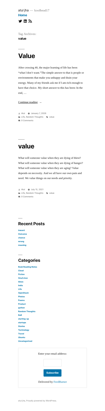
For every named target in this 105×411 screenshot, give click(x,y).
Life (23, 117)
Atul (23, 113)
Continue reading (30, 102)
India (20, 285)
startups (22, 322)
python (21, 307)
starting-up (23, 319)
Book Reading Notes (27, 267)
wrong (21, 241)
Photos (21, 296)
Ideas (20, 281)
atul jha (23, 10)
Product (22, 304)
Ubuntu (21, 337)
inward (21, 230)
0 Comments (27, 120)
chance (21, 237)
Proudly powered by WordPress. (41, 400)
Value (26, 56)
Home (22, 15)
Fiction (21, 274)
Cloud (21, 270)
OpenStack (23, 293)
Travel (21, 333)
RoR (20, 315)
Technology (23, 330)
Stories (21, 326)
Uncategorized (25, 341)
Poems (21, 300)
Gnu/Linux (23, 278)
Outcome (22, 234)
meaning (22, 245)
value (51, 117)
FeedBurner (60, 382)
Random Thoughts (34, 117)
